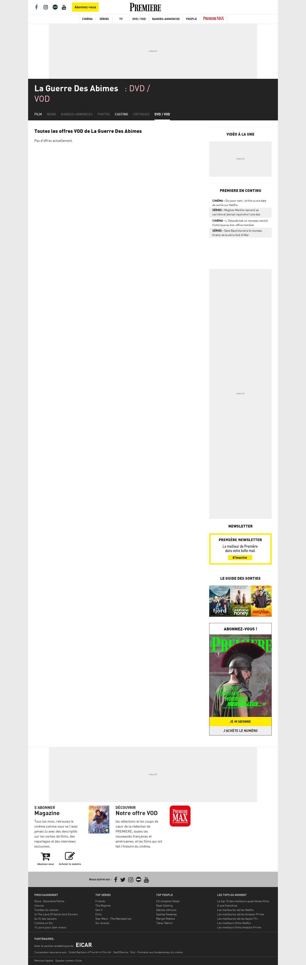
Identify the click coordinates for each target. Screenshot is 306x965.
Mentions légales (43, 960)
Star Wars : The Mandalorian (113, 918)
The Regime (103, 905)
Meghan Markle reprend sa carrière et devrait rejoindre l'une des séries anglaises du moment (236, 213)
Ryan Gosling (164, 905)
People (191, 19)
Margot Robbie (165, 918)
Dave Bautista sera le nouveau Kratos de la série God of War (237, 233)
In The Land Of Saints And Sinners (56, 914)
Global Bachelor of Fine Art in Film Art (90, 952)
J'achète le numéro (240, 731)
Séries (104, 19)
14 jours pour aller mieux (50, 927)
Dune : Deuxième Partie (49, 901)
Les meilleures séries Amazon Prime (240, 914)
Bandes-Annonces (166, 19)
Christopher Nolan (168, 901)
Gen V (99, 910)
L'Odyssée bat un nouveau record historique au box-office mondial (240, 223)
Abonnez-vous (85, 7)
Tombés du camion (46, 910)
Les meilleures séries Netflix (235, 910)
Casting (121, 114)
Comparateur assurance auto (50, 952)
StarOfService (120, 952)
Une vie (39, 905)
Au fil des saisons (45, 918)
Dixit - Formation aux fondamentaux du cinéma (156, 952)
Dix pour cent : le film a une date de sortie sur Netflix (239, 203)
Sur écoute (102, 923)
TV (121, 19)
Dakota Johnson (166, 910)
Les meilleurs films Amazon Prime (239, 927)
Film (38, 114)
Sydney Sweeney (166, 914)
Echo (98, 914)
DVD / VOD (139, 19)
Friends (100, 901)
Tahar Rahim (164, 923)
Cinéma (87, 19)
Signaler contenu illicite (68, 960)
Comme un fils (43, 923)
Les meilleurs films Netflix (234, 923)
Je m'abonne (240, 721)
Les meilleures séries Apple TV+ (237, 918)
